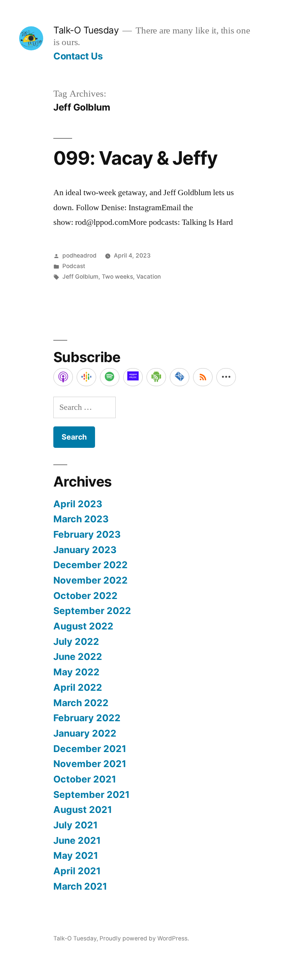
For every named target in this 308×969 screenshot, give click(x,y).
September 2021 (91, 794)
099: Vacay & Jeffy (135, 158)
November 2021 (89, 763)
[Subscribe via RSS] (203, 377)
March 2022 (81, 702)
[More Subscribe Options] (226, 377)
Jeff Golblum (80, 276)
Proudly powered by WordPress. (144, 938)
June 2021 (77, 840)
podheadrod (79, 255)
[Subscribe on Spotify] (109, 377)
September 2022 (92, 610)
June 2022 (77, 656)
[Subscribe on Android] (156, 377)
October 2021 (84, 779)
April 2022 (77, 687)
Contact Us (78, 56)
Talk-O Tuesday (86, 30)
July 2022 (76, 641)
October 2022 (85, 595)
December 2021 (89, 748)
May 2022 (76, 672)
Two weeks (117, 276)
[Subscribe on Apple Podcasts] (63, 377)
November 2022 (90, 580)
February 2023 (87, 534)
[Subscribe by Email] (179, 377)
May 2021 (75, 855)
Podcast (73, 266)
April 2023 (77, 504)
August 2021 (82, 809)
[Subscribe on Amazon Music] (133, 377)
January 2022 (84, 733)
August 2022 (83, 626)
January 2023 (84, 549)
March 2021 (80, 886)
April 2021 (77, 870)
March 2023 (81, 519)
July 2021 (75, 825)
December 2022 (90, 564)
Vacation (148, 276)
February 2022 (87, 717)
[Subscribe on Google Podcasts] (86, 377)
